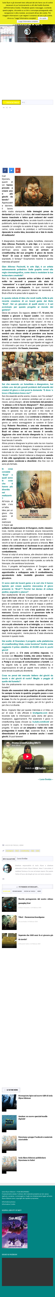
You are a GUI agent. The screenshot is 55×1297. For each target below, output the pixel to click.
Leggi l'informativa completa (28, 21)
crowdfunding (25, 851)
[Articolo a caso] (7, 107)
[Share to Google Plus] (17, 172)
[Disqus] (27, 987)
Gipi (32, 851)
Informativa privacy (8, 1202)
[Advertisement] (27, 71)
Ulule (37, 851)
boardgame (9, 851)
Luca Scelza (23, 37)
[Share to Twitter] (11, 172)
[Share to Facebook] (5, 172)
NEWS (21, 845)
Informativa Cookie (8, 1204)
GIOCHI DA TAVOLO (11, 845)
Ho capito (43, 18)
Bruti (17, 851)
